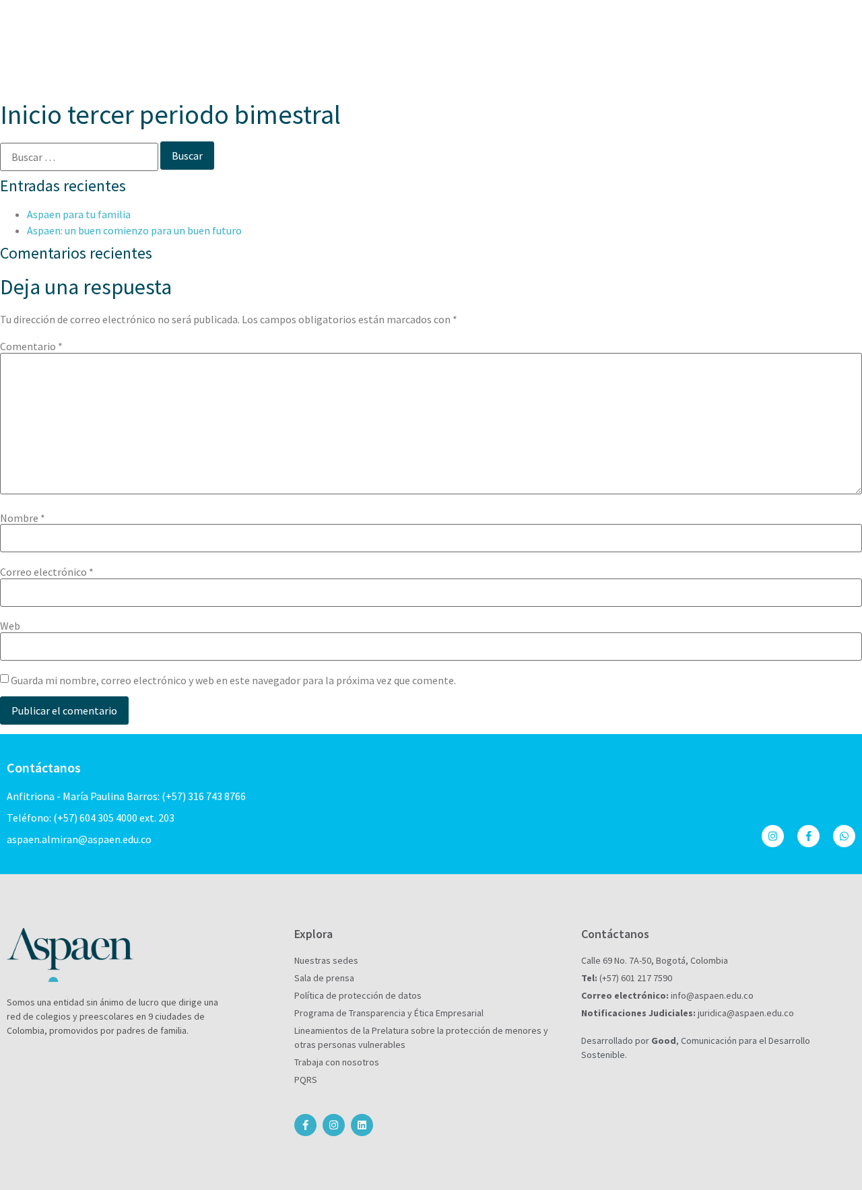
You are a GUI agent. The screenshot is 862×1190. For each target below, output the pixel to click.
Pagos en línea (644, 23)
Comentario (31, 346)
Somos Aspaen (405, 23)
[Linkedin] (362, 1125)
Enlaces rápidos (714, 60)
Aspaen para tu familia (79, 214)
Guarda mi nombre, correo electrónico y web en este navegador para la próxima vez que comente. (233, 680)
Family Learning (809, 60)
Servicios (635, 60)
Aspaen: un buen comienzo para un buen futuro (134, 230)
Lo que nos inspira (481, 60)
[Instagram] (773, 836)
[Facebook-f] (808, 836)
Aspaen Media (810, 23)
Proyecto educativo (367, 60)
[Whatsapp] (844, 836)
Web (10, 625)
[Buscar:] (79, 157)
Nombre (22, 518)
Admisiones (564, 23)
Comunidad (569, 60)
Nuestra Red (488, 23)
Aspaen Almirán (263, 60)
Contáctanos (728, 23)
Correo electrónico (47, 571)
